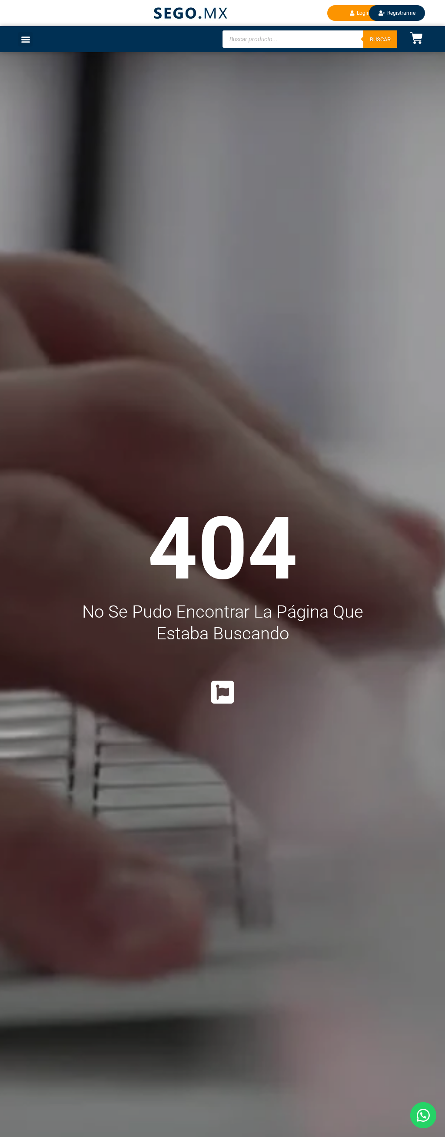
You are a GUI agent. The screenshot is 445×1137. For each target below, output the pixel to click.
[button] (423, 1115)
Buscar (380, 39)
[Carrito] (410, 38)
